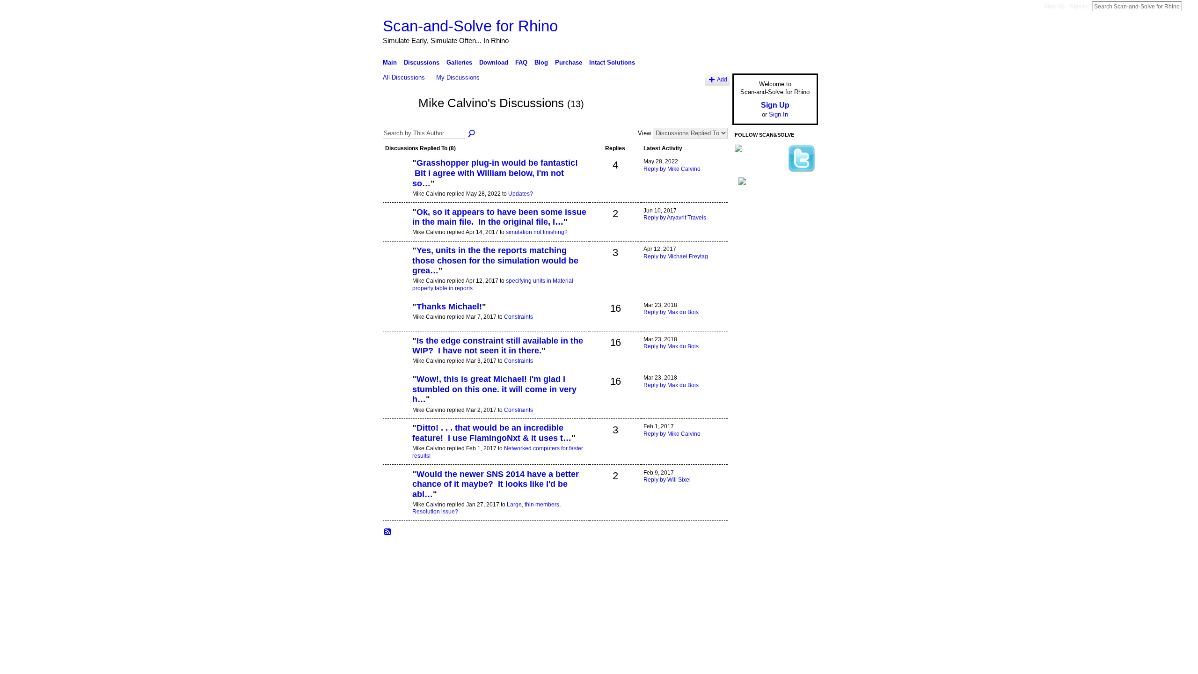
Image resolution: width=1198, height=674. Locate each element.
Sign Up (1054, 6)
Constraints (518, 317)
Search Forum (472, 134)
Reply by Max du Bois (671, 312)
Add (722, 79)
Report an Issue (749, 553)
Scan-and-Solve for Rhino (470, 26)
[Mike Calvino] (398, 120)
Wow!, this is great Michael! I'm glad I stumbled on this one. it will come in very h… (494, 389)
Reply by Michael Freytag (675, 256)
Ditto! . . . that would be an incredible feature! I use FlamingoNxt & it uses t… (491, 433)
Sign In (1079, 6)
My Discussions (458, 77)
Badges (712, 553)
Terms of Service (797, 553)
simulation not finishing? (537, 232)
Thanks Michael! (449, 306)
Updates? (520, 193)
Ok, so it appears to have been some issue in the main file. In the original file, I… (499, 217)
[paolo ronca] (396, 322)
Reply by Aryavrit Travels (674, 217)
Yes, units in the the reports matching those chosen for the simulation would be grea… (495, 260)
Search (1189, 6)
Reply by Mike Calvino (672, 169)
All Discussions (404, 77)
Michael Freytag (453, 553)
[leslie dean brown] (396, 443)
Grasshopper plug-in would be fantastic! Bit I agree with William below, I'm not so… (496, 173)
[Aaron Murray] (396, 179)
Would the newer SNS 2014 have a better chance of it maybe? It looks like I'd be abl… (495, 484)
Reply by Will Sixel (667, 479)
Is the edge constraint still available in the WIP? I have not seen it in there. (497, 346)
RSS (388, 532)
